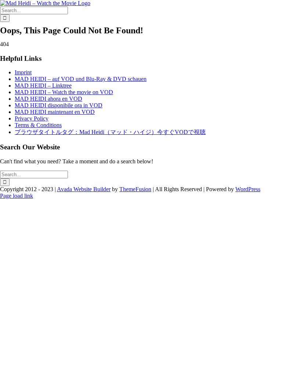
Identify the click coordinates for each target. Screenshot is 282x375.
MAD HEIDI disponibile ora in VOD (58, 105)
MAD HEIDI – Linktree (43, 85)
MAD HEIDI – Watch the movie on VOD (64, 92)
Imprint (23, 72)
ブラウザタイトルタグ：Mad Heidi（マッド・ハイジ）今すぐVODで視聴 (110, 132)
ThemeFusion (135, 189)
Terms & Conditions (38, 125)
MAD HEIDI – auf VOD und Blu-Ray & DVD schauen (81, 79)
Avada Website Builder (84, 189)
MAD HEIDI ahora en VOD (48, 99)
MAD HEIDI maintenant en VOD (55, 112)
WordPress (247, 189)
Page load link (16, 196)
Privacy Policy (31, 118)
